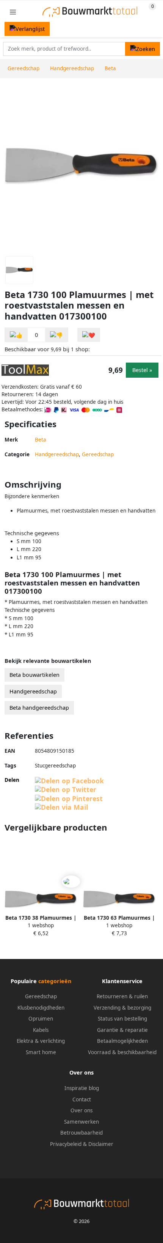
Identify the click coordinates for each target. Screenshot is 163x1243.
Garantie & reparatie (122, 1030)
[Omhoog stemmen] (16, 335)
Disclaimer (100, 1144)
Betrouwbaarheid (81, 1132)
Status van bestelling (122, 1018)
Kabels (41, 1030)
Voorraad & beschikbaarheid (122, 1052)
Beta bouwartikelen (34, 674)
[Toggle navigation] (13, 11)
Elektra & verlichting (41, 1041)
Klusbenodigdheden (40, 1007)
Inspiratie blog (81, 1088)
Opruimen (40, 1018)
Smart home (41, 1052)
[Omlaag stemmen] (56, 335)
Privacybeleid (66, 1144)
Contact (81, 1099)
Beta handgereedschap (39, 707)
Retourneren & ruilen (122, 996)
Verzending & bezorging (122, 1007)
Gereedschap (98, 454)
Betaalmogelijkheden (122, 1041)
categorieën (54, 981)
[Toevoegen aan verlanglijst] (88, 335)
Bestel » (142, 370)
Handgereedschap (57, 454)
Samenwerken (81, 1121)
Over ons (81, 1110)
